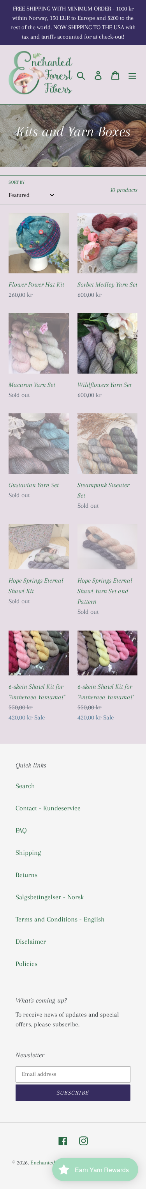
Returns (26, 875)
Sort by (17, 182)
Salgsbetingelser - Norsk (50, 897)
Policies (26, 964)
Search (25, 786)
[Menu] (132, 75)
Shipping (28, 852)
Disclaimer (31, 941)
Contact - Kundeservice (48, 808)
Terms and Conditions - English (60, 919)
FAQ (21, 830)
